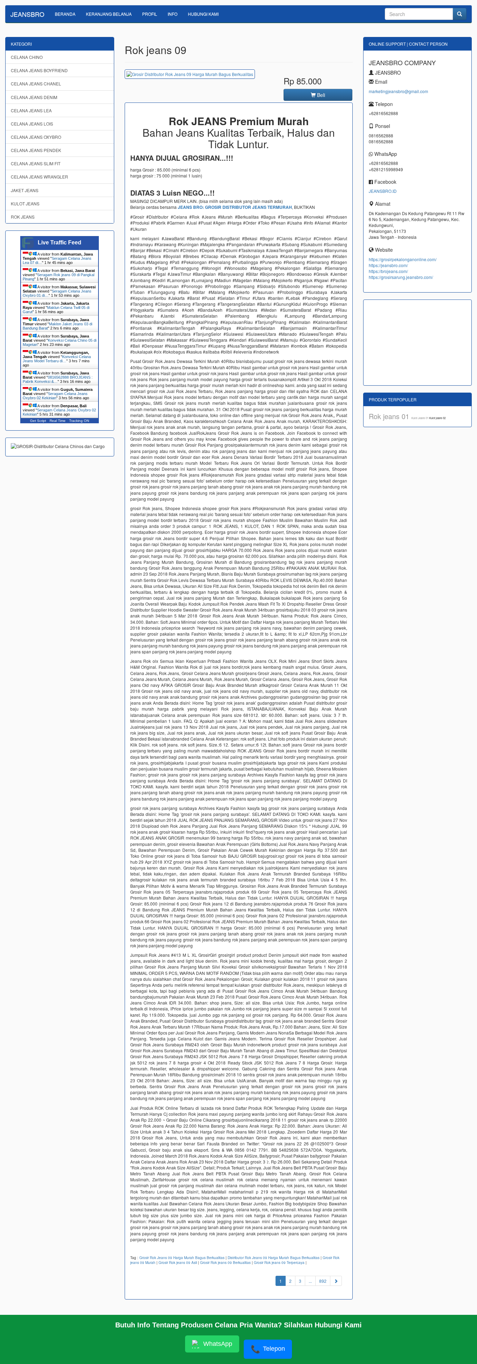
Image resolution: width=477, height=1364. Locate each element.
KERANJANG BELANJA (109, 14)
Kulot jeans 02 (437, 418)
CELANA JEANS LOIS (32, 124)
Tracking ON (79, 421)
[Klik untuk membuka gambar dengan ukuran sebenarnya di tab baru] (190, 74)
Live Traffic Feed (59, 242)
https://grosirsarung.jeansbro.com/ (401, 277)
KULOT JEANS (25, 203)
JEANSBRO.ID (383, 191)
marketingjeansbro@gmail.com (398, 91)
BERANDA (65, 14)
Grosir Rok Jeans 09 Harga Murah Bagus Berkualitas (182, 1257)
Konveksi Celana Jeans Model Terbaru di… (57, 359)
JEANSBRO (27, 13)
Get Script (38, 421)
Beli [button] (320, 94)
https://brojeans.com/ (388, 271)
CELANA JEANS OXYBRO (36, 137)
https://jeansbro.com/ (388, 265)
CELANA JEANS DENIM (34, 97)
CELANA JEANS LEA (31, 110)
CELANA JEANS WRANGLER (39, 177)
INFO (172, 14)
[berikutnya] (336, 1281)
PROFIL (149, 14)
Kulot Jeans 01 (420, 418)
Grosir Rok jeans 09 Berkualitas (225, 1262)
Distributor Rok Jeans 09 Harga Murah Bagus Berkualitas (274, 1257)
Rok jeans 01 (390, 416)
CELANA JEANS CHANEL (36, 83)
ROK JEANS (23, 217)
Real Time (58, 421)
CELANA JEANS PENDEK (36, 150)
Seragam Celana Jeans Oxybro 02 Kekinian (55, 396)
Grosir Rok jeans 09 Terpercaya (279, 1262)
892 (322, 1281)
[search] (460, 14)
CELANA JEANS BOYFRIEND (39, 70)
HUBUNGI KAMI (203, 14)
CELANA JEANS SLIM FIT (35, 163)
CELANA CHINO (27, 57)
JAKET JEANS (24, 190)
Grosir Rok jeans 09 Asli (178, 1262)
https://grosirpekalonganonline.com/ (402, 259)
